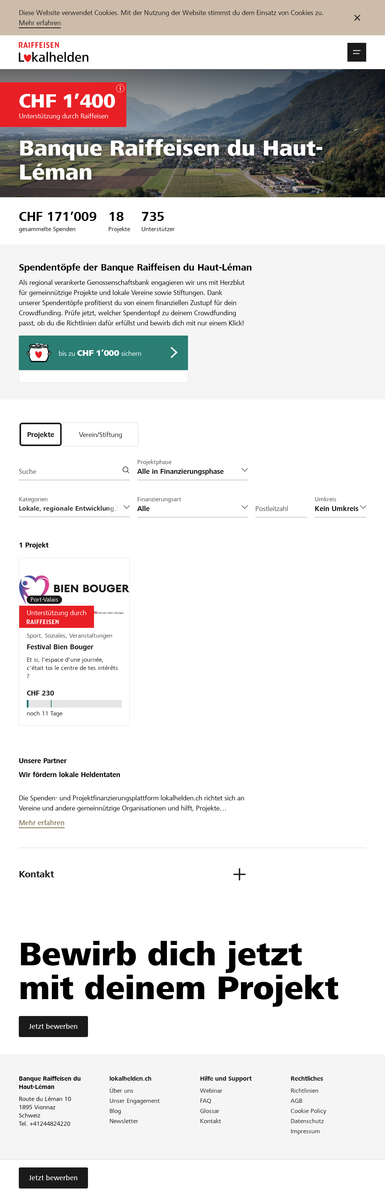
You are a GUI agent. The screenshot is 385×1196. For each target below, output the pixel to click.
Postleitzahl (271, 509)
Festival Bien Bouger (60, 647)
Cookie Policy (308, 1110)
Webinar (211, 1090)
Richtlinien (304, 1090)
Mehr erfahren (40, 23)
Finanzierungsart (159, 499)
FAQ (205, 1100)
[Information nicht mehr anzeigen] (357, 18)
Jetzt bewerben (53, 1026)
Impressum (305, 1131)
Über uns (121, 1090)
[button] (356, 52)
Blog (115, 1110)
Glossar (210, 1110)
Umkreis (325, 499)
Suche (27, 471)
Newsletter (123, 1121)
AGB (296, 1100)
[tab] (40, 434)
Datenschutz (307, 1121)
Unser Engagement (134, 1100)
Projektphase (154, 462)
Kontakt (210, 1121)
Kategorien (33, 499)
